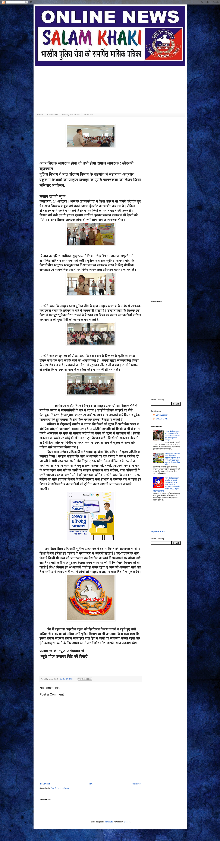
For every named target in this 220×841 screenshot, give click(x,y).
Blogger (127, 822)
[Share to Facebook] (87, 679)
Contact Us (52, 114)
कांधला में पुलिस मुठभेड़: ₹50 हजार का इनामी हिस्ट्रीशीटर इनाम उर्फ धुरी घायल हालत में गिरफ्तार (172, 435)
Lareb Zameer (161, 415)
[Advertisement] (110, 87)
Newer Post (45, 784)
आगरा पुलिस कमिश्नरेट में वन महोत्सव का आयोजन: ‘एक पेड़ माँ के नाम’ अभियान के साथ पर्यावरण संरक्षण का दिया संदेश (172, 459)
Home (40, 114)
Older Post (136, 784)
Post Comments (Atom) (60, 788)
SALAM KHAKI (162, 419)
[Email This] (79, 679)
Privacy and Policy (70, 114)
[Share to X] (84, 679)
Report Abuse (158, 531)
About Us (88, 114)
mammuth (109, 822)
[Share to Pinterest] (90, 679)
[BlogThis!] (81, 679)
